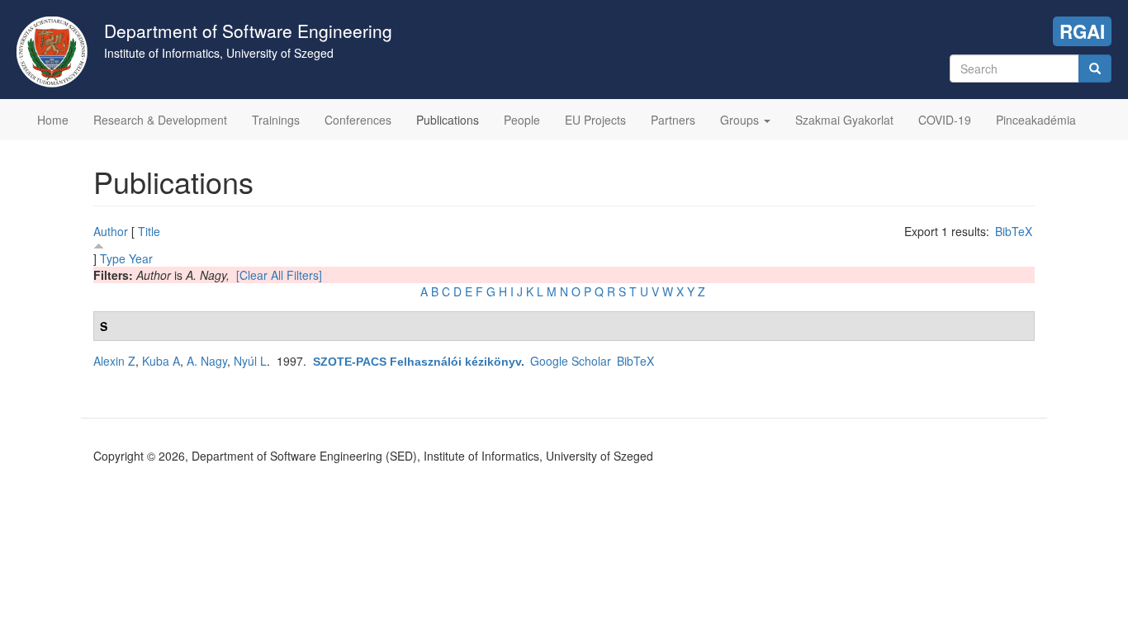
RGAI (1082, 31)
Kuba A (161, 360)
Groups (741, 119)
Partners (673, 119)
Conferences (358, 119)
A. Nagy (207, 360)
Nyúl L (250, 360)
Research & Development (160, 119)
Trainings (276, 119)
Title (149, 231)
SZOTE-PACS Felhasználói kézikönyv (417, 361)
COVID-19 (944, 119)
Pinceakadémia (1036, 119)
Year (141, 258)
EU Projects (595, 119)
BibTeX (1013, 231)
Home (53, 119)
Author (110, 231)
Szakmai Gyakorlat (844, 119)
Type (113, 258)
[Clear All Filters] (279, 275)
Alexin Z (114, 360)
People (522, 119)
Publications (447, 119)
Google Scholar (570, 360)
